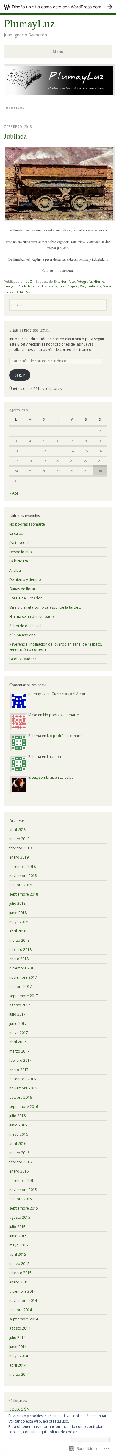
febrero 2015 (20, 1272)
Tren (63, 286)
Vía (99, 286)
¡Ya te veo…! (19, 542)
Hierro (99, 281)
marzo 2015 (19, 1263)
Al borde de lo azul (25, 625)
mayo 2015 (18, 1245)
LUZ (29, 281)
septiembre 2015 (23, 1208)
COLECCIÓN (19, 1409)
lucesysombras (41, 777)
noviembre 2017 (23, 977)
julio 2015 (17, 1226)
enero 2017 (19, 1069)
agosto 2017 (19, 1005)
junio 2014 (18, 1346)
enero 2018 (19, 958)
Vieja (107, 286)
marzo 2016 (19, 1152)
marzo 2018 (19, 940)
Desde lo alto (20, 551)
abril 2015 (17, 1254)
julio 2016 (17, 1115)
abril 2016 (17, 1143)
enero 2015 (19, 1282)
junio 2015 (18, 1235)
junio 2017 (18, 1023)
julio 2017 (17, 1014)
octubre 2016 (20, 1097)
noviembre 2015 (23, 1189)
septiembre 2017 (23, 995)
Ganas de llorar (22, 588)
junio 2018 (18, 912)
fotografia (84, 281)
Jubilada (15, 135)
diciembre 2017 (22, 968)
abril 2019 (17, 829)
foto (71, 281)
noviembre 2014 (23, 1300)
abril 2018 (17, 931)
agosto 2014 (19, 1328)
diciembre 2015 (22, 1180)
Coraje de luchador (25, 598)
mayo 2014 (18, 1355)
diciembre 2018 (22, 866)
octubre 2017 (20, 986)
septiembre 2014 (23, 1319)
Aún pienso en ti (22, 635)
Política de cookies (63, 1431)
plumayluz (37, 693)
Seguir (20, 374)
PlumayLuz (29, 23)
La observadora (22, 658)
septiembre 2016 (23, 1106)
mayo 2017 (18, 1032)
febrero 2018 (20, 949)
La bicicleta (18, 561)
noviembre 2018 (23, 875)
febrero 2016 (20, 1162)
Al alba (15, 570)
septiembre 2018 (23, 894)
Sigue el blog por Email (29, 330)
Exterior (60, 281)
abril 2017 (17, 1041)
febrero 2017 (20, 1060)
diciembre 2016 (22, 1078)
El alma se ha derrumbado (31, 616)
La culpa (16, 533)
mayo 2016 (18, 1134)
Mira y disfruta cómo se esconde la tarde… (45, 607)
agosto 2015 (19, 1217)
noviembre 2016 (23, 1088)
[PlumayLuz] (59, 94)
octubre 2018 (20, 884)
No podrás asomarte (27, 524)
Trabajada (49, 286)
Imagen (10, 286)
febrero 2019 (20, 848)
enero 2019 (19, 857)
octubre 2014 (20, 1309)
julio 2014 (17, 1337)
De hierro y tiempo (25, 579)
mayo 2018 (18, 921)
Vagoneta (87, 286)
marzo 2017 (19, 1051)
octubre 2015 (20, 1198)
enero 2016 (19, 1171)
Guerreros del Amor (68, 693)
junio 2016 (18, 1125)
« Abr (13, 493)
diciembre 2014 (22, 1291)
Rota (36, 286)
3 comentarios (18, 291)
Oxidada (24, 286)
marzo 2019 (19, 838)
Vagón (73, 286)
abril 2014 (17, 1365)
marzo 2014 (19, 1374)
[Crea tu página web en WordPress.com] (58, 6)
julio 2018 (17, 903)
